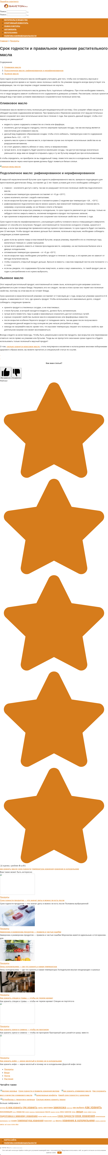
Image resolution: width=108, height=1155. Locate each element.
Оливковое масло (12, 67)
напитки (68, 1112)
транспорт (48, 1121)
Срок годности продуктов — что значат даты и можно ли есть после (32, 900)
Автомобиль (10, 29)
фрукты (59, 1121)
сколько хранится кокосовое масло (23, 346)
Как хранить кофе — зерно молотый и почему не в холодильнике (31, 1061)
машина (53, 1112)
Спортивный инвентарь (16, 23)
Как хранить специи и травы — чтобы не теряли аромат (26, 998)
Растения (8, 1079)
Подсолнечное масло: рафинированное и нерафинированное (33, 70)
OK (59, 1152)
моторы (57, 1112)
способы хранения (52, 1116)
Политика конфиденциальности (20, 36)
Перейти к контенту (9, 1)
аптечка (3, 1108)
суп (9, 1121)
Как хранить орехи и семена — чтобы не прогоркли (24, 1029)
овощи (79, 1111)
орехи (90, 1112)
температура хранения (43, 869)
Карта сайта (10, 1140)
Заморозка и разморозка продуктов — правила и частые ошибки (30, 932)
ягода (13, 1124)
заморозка (59, 1107)
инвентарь (69, 1107)
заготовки (48, 1107)
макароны (32, 1112)
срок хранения (85, 1115)
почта (40, 1116)
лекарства (20, 1112)
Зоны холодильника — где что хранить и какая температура (28, 966)
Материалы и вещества (16, 20)
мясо (62, 1112)
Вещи (7, 1072)
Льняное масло (11, 74)
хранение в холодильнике (66, 869)
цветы (2, 1124)
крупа (14, 1112)
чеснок (9, 1124)
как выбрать (79, 1107)
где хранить (30, 1107)
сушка (14, 1120)
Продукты (9, 1069)
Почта (7, 1076)
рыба (44, 1116)
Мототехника (10, 33)
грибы (40, 1108)
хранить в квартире (100, 1120)
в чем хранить (14, 1107)
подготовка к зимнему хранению (19, 1116)
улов (54, 1120)
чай (6, 1124)
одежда (85, 1112)
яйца (16, 1124)
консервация (6, 1112)
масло (15, 869)
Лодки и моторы (12, 26)
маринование (40, 1112)
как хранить (5, 869)
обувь (74, 1112)
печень (94, 1112)
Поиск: (3, 11)
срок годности (24, 869)
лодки (27, 1112)
